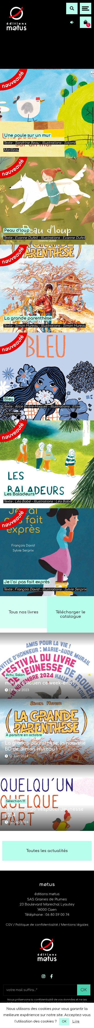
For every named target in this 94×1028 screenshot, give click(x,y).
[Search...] (72, 8)
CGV (9, 924)
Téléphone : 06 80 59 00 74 (47, 915)
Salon (20, 675)
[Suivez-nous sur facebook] (51, 976)
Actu (9, 675)
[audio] (72, 22)
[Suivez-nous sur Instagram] (43, 976)
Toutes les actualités (47, 851)
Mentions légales (74, 924)
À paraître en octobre (24, 735)
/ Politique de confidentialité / (37, 924)
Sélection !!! (15, 801)
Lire (75, 1021)
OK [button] (64, 1021)
